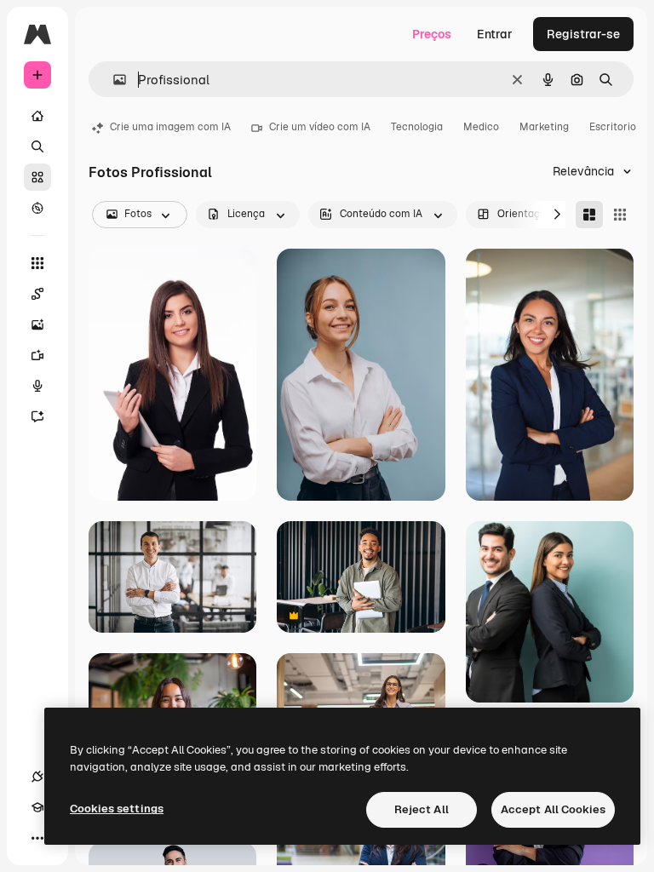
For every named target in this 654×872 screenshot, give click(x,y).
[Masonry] (589, 214)
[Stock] (37, 177)
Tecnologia (417, 127)
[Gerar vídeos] (37, 355)
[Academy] (37, 807)
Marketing (544, 127)
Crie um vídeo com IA (319, 127)
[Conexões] (37, 776)
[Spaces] (37, 293)
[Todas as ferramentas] (37, 263)
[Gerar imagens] (37, 324)
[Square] (620, 214)
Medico (481, 127)
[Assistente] (37, 416)
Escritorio (612, 127)
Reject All (421, 809)
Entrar (495, 34)
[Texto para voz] (37, 385)
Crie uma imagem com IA (170, 127)
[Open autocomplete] (112, 79)
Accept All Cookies (553, 809)
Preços (431, 34)
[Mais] (37, 838)
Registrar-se (583, 34)
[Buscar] (37, 146)
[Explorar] (37, 207)
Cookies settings (117, 808)
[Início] (37, 115)
